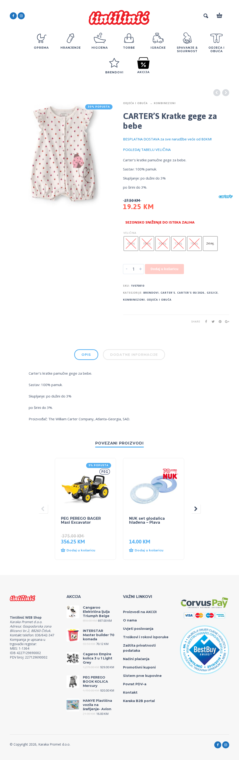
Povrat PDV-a (134, 684)
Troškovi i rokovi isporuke (146, 637)
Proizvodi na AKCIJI (140, 612)
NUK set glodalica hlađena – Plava (147, 520)
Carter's (168, 292)
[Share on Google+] (225, 321)
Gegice (212, 292)
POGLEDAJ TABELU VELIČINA (147, 149)
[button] (81, 550)
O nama (130, 620)
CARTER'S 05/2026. (191, 292)
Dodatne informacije (134, 355)
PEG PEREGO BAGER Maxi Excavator (81, 520)
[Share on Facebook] (204, 321)
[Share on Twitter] (211, 321)
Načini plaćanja (136, 659)
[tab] (86, 355)
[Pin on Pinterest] (218, 321)
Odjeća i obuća (135, 103)
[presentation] (43, 508)
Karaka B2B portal (139, 701)
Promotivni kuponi (139, 667)
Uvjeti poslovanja (138, 629)
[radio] (131, 244)
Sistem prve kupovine (142, 676)
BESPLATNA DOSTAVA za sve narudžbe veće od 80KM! (167, 139)
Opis (86, 355)
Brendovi (151, 292)
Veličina (129, 232)
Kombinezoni (165, 103)
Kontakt (130, 692)
